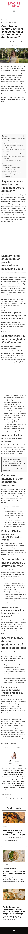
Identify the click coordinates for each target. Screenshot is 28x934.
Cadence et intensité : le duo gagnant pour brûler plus (14, 157)
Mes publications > (14, 763)
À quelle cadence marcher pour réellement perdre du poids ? (14, 139)
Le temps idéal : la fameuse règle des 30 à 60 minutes (14, 150)
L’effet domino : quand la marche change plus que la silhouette (15, 175)
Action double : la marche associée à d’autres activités (12, 164)
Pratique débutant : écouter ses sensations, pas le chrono (14, 161)
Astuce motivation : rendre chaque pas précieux (13, 153)
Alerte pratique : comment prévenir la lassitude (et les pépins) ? (13, 168)
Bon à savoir (4, 19)
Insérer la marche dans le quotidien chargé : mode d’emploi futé (12, 172)
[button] (14, 11)
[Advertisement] (14, 119)
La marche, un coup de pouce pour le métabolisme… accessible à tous (12, 142)
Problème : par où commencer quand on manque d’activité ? (14, 146)
